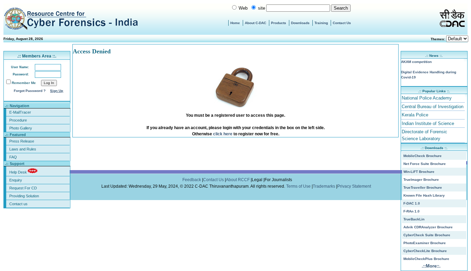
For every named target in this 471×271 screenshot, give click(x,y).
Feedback (192, 179)
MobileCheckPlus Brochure (426, 259)
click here (222, 134)
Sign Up (56, 91)
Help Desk (18, 172)
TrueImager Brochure (421, 179)
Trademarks (324, 186)
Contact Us (342, 23)
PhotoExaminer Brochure (424, 243)
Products (278, 23)
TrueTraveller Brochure (422, 187)
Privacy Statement (354, 186)
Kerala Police (415, 114)
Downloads (300, 23)
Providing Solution (24, 196)
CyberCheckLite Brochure (425, 251)
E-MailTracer (20, 112)
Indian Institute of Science (428, 123)
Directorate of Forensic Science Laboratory (424, 135)
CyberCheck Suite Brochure (426, 235)
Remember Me (24, 83)
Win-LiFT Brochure (418, 172)
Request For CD (23, 188)
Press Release (21, 141)
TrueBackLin (413, 219)
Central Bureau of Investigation (432, 106)
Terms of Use (299, 186)
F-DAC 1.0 (411, 203)
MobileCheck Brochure (422, 156)
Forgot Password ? (30, 91)
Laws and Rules (22, 149)
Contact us (18, 204)
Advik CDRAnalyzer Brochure (428, 227)
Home (235, 23)
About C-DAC (255, 23)
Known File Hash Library (424, 195)
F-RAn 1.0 (411, 211)
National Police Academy (427, 98)
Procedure (18, 120)
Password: (21, 74)
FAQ (13, 157)
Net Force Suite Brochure (424, 164)
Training (321, 23)
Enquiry (15, 180)
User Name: (20, 67)
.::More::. (431, 266)
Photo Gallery (20, 128)
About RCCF (238, 179)
